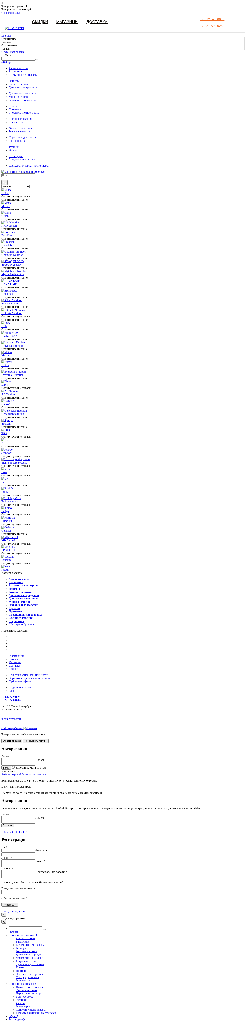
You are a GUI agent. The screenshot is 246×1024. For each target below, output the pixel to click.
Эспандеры (16, 156)
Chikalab (6, 245)
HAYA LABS (9, 284)
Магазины (67, 21)
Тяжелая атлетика (19, 131)
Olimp (5, 215)
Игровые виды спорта (22, 137)
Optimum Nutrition (12, 254)
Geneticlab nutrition (12, 413)
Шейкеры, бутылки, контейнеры (29, 165)
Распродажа (17, 51)
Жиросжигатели (19, 96)
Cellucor (6, 530)
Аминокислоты (18, 68)
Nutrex (5, 365)
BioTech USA (9, 335)
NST (4, 443)
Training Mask (9, 501)
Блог (11, 690)
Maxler (5, 206)
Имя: (4, 846)
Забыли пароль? (11, 774)
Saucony (6, 559)
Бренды (6, 35)
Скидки (40, 21)
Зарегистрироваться (34, 774)
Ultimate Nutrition (11, 313)
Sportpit (5, 423)
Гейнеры (14, 80)
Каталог (14, 659)
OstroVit (6, 404)
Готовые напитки (19, 84)
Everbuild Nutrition (12, 374)
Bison (4, 384)
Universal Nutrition (12, 345)
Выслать (7, 825)
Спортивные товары (22, 983)
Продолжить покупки (35, 741)
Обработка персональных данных (29, 678)
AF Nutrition (8, 394)
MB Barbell (8, 540)
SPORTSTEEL (10, 550)
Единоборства (17, 140)
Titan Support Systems (14, 462)
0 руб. (7, 62)
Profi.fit (5, 491)
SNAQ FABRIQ (11, 264)
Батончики (15, 71)
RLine (5, 193)
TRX (4, 433)
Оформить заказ (11, 12)
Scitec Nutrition (10, 303)
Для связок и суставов (22, 93)
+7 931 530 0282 (212, 26)
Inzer (4, 472)
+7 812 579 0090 (212, 19)
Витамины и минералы (23, 74)
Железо (13, 150)
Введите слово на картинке (18, 888)
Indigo (5, 511)
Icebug (5, 569)
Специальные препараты (24, 112)
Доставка (97, 21)
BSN (4, 326)
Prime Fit (6, 520)
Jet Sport (6, 452)
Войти (6, 767)
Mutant (5, 355)
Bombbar (6, 235)
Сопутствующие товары (23, 159)
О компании (16, 655)
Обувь (5, 51)
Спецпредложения (20, 118)
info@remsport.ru (11, 718)
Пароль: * (7, 868)
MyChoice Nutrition (12, 274)
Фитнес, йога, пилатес (22, 128)
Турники (14, 146)
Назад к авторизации (14, 831)
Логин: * (6, 857)
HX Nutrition (9, 225)
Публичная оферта (20, 681)
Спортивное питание (22, 935)
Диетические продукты (23, 87)
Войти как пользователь (16, 786)
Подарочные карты (20, 687)
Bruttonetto (7, 293)
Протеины (15, 109)
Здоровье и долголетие (23, 99)
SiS (3, 482)
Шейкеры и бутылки (21, 624)
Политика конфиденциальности (28, 674)
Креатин (14, 106)
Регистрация (9, 904)
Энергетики (16, 121)
